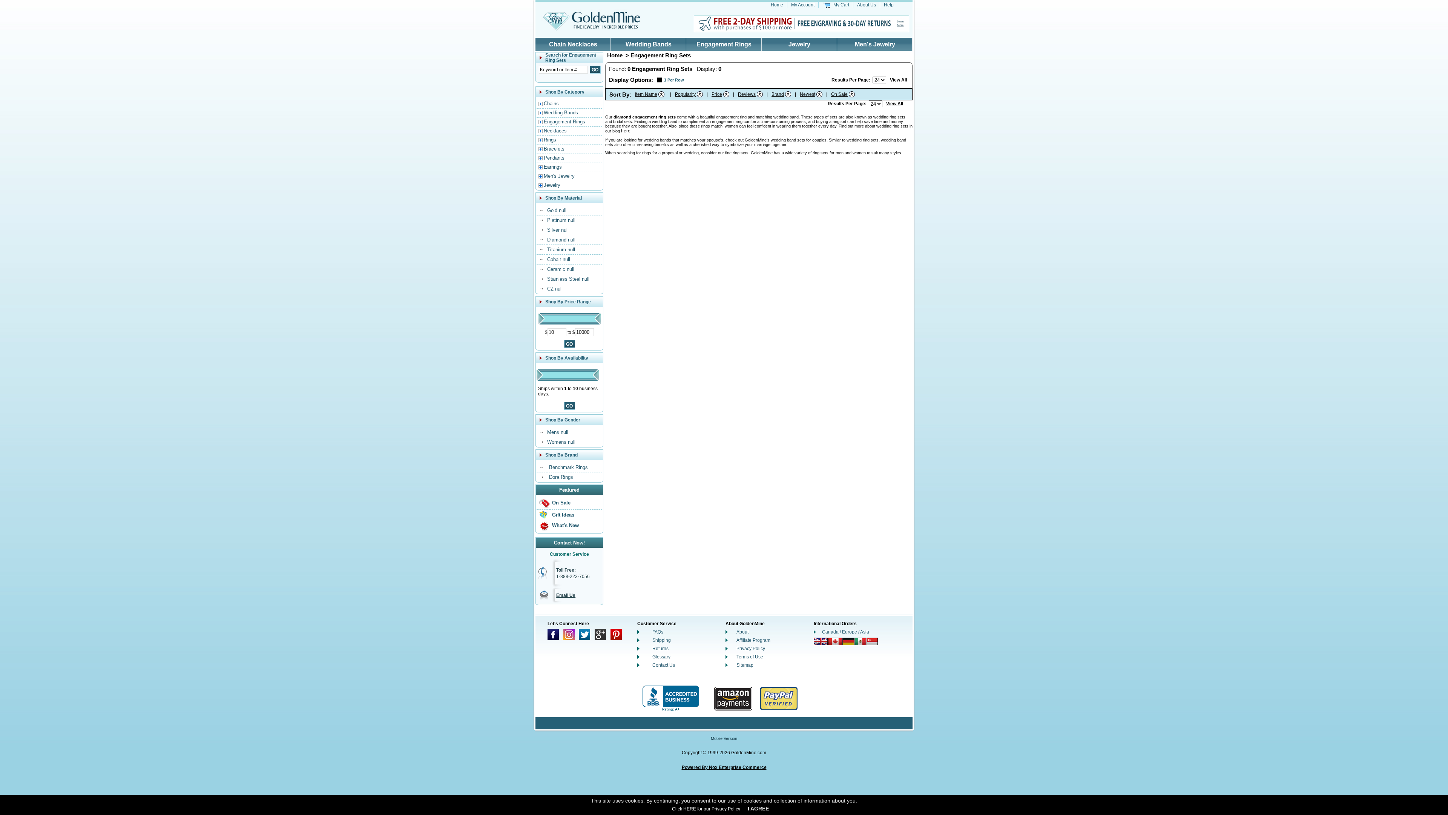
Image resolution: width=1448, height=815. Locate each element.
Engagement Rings (724, 44)
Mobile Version (724, 738)
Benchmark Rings (568, 467)
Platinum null (561, 220)
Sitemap (744, 665)
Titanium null (561, 249)
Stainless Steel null (568, 279)
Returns (660, 648)
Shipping (661, 640)
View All (898, 80)
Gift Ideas (563, 515)
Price (717, 94)
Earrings (553, 167)
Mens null (557, 432)
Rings (550, 140)
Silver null (558, 230)
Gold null (556, 210)
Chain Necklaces (573, 44)
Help (889, 5)
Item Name (646, 94)
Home (777, 5)
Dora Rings (561, 477)
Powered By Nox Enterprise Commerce (724, 767)
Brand (778, 94)
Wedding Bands (649, 44)
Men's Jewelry (875, 44)
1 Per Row (674, 80)
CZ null (555, 289)
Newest (807, 94)
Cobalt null (558, 259)
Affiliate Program (753, 640)
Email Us (565, 595)
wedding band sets (788, 140)
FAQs (657, 632)
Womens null (561, 442)
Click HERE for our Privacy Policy (706, 809)
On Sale (561, 503)
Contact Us (663, 665)
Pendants (554, 158)
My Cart (841, 5)
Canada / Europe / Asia (845, 632)
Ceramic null (560, 269)
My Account (802, 5)
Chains (551, 103)
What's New (565, 525)
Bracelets (554, 149)
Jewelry (799, 44)
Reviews (747, 94)
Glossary (661, 657)
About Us (866, 5)
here (625, 131)
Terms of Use (749, 657)
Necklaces (555, 131)
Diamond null (561, 240)
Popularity (685, 94)
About (742, 632)
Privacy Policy (750, 648)
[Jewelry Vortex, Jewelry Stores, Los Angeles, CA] (671, 699)
